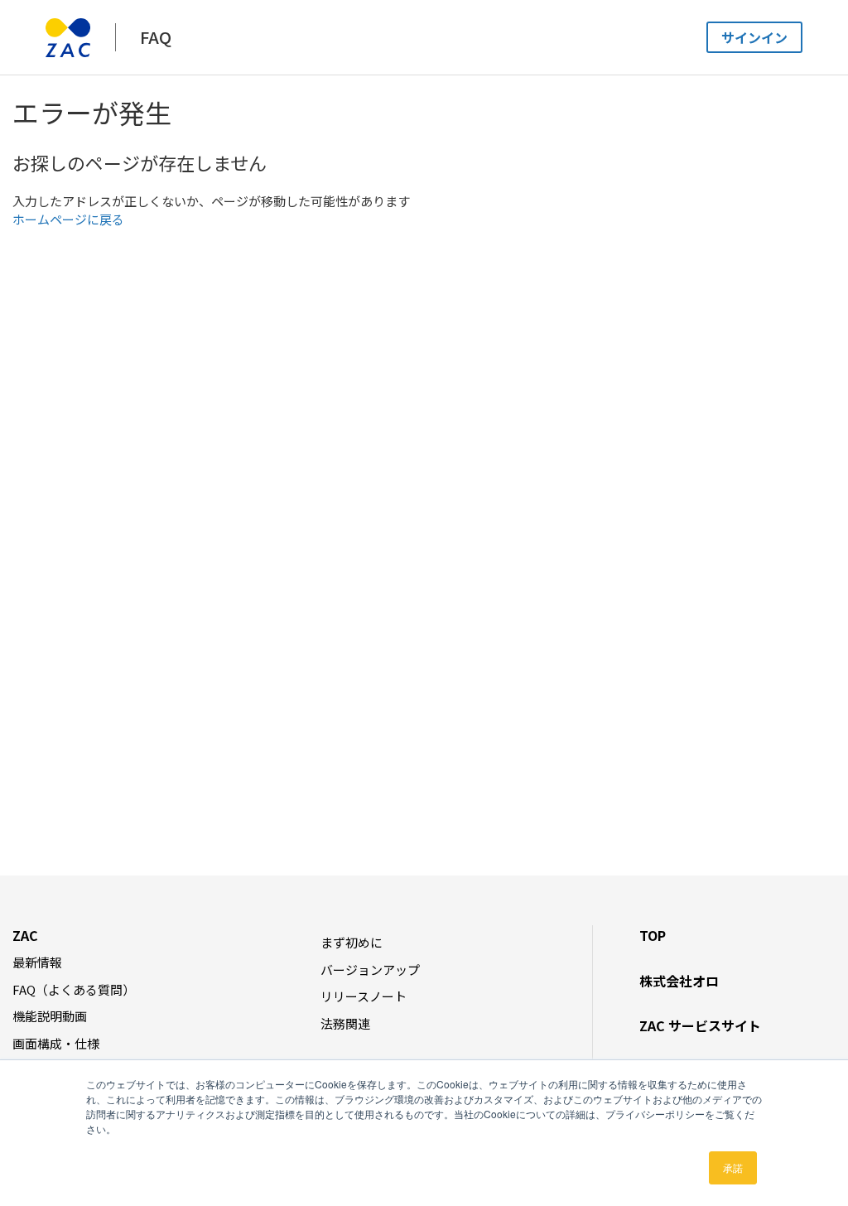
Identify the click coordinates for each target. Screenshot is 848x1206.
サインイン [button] (754, 37)
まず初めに (351, 942)
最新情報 (37, 962)
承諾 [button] (733, 1167)
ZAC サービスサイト (700, 1025)
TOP (652, 935)
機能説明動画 (49, 1016)
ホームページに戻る (68, 219)
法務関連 (345, 1023)
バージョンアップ (370, 969)
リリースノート (363, 996)
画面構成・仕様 (55, 1043)
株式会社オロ (679, 981)
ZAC (25, 935)
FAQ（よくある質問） (73, 989)
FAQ (155, 37)
